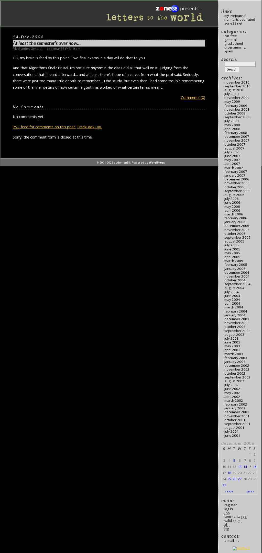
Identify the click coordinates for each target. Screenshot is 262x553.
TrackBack (89, 126)
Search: (229, 59)
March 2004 (233, 307)
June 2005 (232, 249)
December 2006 (236, 179)
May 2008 (232, 125)
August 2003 (234, 334)
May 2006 (232, 206)
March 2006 (233, 214)
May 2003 (232, 346)
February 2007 (235, 171)
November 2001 (236, 416)
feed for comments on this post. (44, 126)
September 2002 (237, 377)
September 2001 (237, 423)
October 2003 (234, 326)
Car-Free (230, 35)
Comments (235, 516)
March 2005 (233, 260)
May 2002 (232, 392)
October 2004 (234, 280)
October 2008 (234, 113)
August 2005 (234, 241)
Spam (228, 51)
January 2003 (234, 361)
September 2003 (237, 330)
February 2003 (235, 357)
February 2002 (235, 404)
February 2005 (235, 264)
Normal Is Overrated (239, 19)
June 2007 (232, 156)
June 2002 (232, 388)
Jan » (250, 491)
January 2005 (234, 268)
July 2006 (231, 198)
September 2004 (237, 284)
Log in (228, 508)
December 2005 (236, 225)
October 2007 (234, 144)
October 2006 (234, 187)
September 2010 (237, 86)
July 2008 (231, 121)
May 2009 (232, 101)
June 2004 (232, 295)
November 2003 (236, 322)
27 (240, 479)
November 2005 (236, 229)
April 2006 (232, 210)
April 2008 (232, 128)
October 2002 (234, 373)
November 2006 (236, 183)
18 (229, 472)
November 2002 (236, 369)
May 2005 (232, 253)
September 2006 (237, 191)
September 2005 (237, 237)
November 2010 (236, 82)
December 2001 (236, 412)
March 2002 (233, 400)
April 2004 (232, 303)
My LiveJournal (235, 15)
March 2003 (233, 354)
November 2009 (236, 97)
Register (230, 505)
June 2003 (232, 342)
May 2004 (232, 299)
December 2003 (236, 319)
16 (254, 466)
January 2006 (234, 222)
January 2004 (234, 315)
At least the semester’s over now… (47, 43)
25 (229, 479)
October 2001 (234, 420)
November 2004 (236, 276)
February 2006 (235, 218)
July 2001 (231, 431)
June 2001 (232, 435)
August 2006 (234, 194)
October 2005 (234, 233)
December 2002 (236, 365)
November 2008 (236, 109)
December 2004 (236, 272)
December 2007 (236, 136)
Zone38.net (233, 23)
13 (240, 466)
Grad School (233, 43)
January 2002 (234, 408)
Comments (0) (193, 97)
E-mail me (231, 540)
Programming (235, 47)
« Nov (229, 491)
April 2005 (232, 257)
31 (224, 485)
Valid (233, 520)
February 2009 (235, 105)
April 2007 (232, 163)
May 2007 (232, 159)
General (36, 49)
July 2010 (231, 93)
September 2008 (237, 117)
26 (234, 479)
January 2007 (234, 175)
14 (245, 466)
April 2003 (232, 350)
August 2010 (234, 90)
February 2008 (235, 132)
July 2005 (231, 245)
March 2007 (233, 167)
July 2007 (231, 152)
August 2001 (234, 427)
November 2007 (236, 140)
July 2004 (231, 292)
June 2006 (232, 202)
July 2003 (231, 338)
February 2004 (235, 311)
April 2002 (232, 396)
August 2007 (234, 148)
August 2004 (234, 287)
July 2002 (231, 385)
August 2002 (234, 381)
